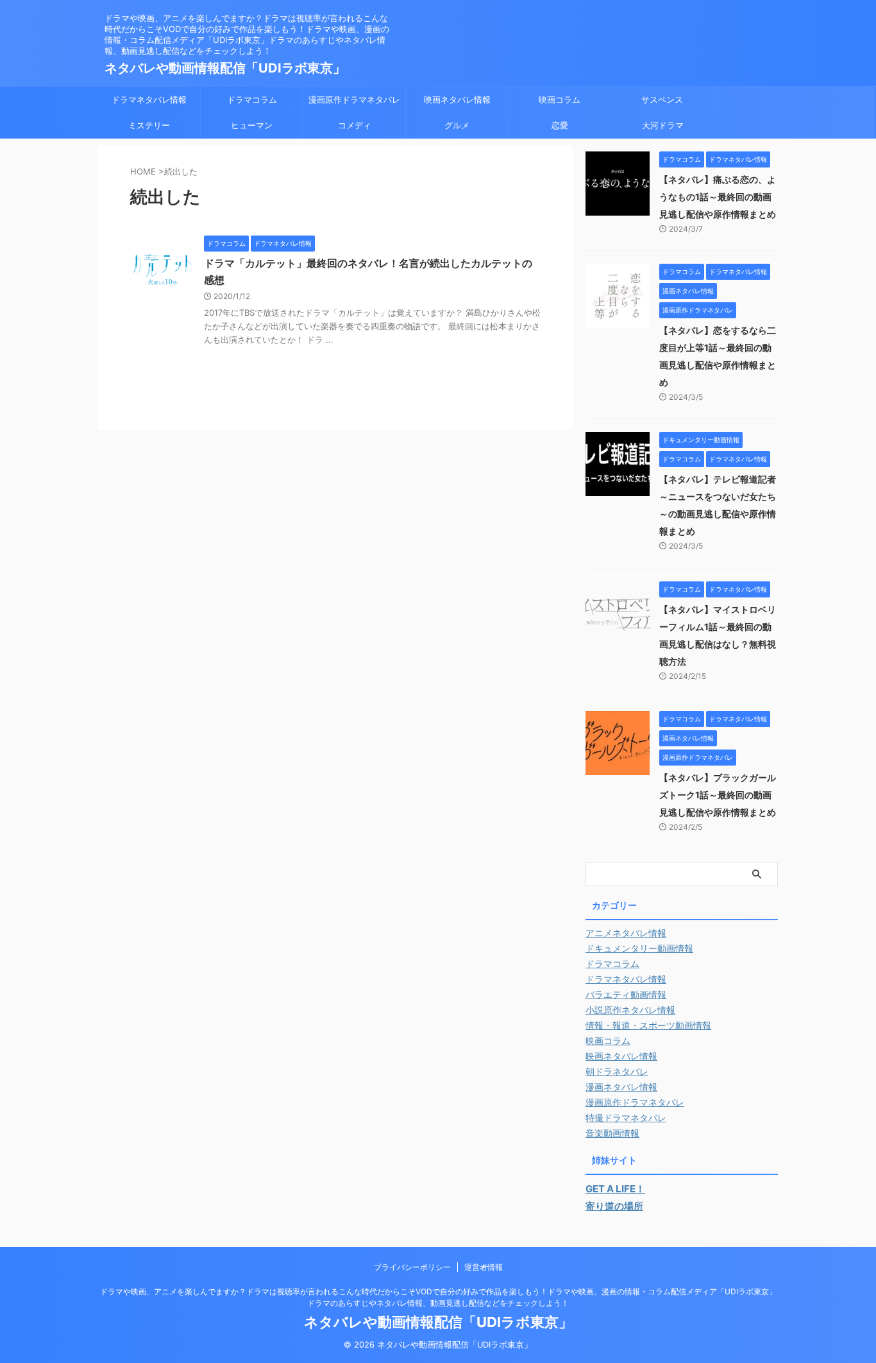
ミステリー (149, 125)
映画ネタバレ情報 (457, 99)
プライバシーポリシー (412, 1267)
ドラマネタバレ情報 (149, 99)
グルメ (456, 125)
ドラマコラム (252, 99)
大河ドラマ (663, 125)
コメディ (354, 125)
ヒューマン (252, 125)
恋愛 (560, 125)
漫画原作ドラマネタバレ (354, 99)
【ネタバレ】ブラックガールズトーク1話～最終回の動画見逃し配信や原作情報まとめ (717, 795)
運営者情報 (483, 1267)
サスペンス (662, 99)
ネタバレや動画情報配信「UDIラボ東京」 (225, 68)
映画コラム (559, 99)
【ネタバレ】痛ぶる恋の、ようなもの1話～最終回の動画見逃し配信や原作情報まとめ (717, 196)
